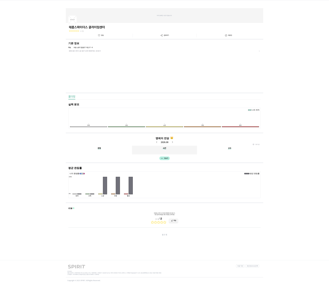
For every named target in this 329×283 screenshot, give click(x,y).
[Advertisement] (164, 73)
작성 (174, 220)
